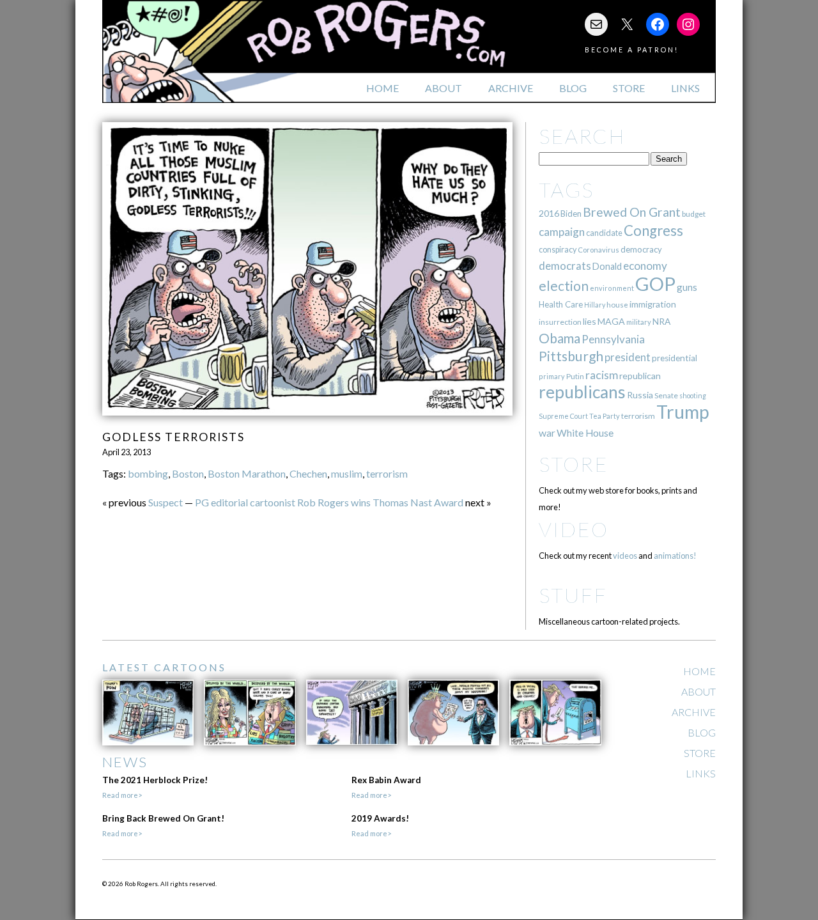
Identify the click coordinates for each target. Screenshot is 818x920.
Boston (188, 473)
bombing (148, 473)
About (443, 88)
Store (629, 88)
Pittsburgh (571, 356)
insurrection (560, 322)
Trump (682, 412)
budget (694, 214)
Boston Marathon (247, 473)
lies (589, 321)
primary (552, 376)
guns (687, 287)
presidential (674, 358)
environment (612, 288)
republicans (582, 392)
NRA (661, 321)
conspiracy (557, 249)
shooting (692, 395)
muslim (346, 473)
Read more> (122, 795)
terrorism (387, 473)
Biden (571, 213)
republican (640, 375)
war (547, 432)
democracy (641, 249)
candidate (604, 233)
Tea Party (604, 416)
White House (585, 433)
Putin (575, 376)
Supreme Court (563, 416)
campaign (562, 231)
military (638, 322)
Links (685, 88)
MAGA (611, 321)
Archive (510, 88)
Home (382, 88)
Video (573, 529)
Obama (559, 338)
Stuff (573, 594)
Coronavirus (598, 250)
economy (645, 265)
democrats (565, 265)
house (617, 304)
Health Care (561, 304)
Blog (573, 88)
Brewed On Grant (632, 212)
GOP (655, 283)
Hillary (594, 304)
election (564, 285)
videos (625, 555)
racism (601, 375)
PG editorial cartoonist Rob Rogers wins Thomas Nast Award (329, 502)
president (628, 357)
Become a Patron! (632, 49)
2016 (549, 213)
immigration (652, 304)
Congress (653, 230)
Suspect (165, 502)
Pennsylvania (613, 339)
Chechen (308, 473)
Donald (607, 266)
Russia (640, 394)
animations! (675, 555)
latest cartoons (164, 667)
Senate (666, 395)
